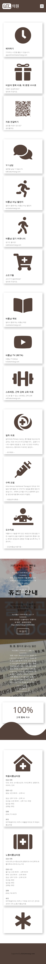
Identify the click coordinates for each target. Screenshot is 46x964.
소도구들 (10, 275)
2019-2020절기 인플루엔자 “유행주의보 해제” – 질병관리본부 (23, 607)
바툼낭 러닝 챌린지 (14, 201)
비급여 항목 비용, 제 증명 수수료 (21, 85)
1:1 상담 (9, 165)
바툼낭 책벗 (11, 318)
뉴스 (30, 614)
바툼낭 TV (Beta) (14, 355)
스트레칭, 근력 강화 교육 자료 (20, 391)
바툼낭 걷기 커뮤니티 (16, 238)
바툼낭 (16, 573)
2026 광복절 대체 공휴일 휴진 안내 (23, 567)
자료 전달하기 (12, 121)
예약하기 (10, 48)
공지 (30, 573)
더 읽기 (23, 589)
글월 (30, 650)
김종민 (16, 650)
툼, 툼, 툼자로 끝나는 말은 (23, 646)
